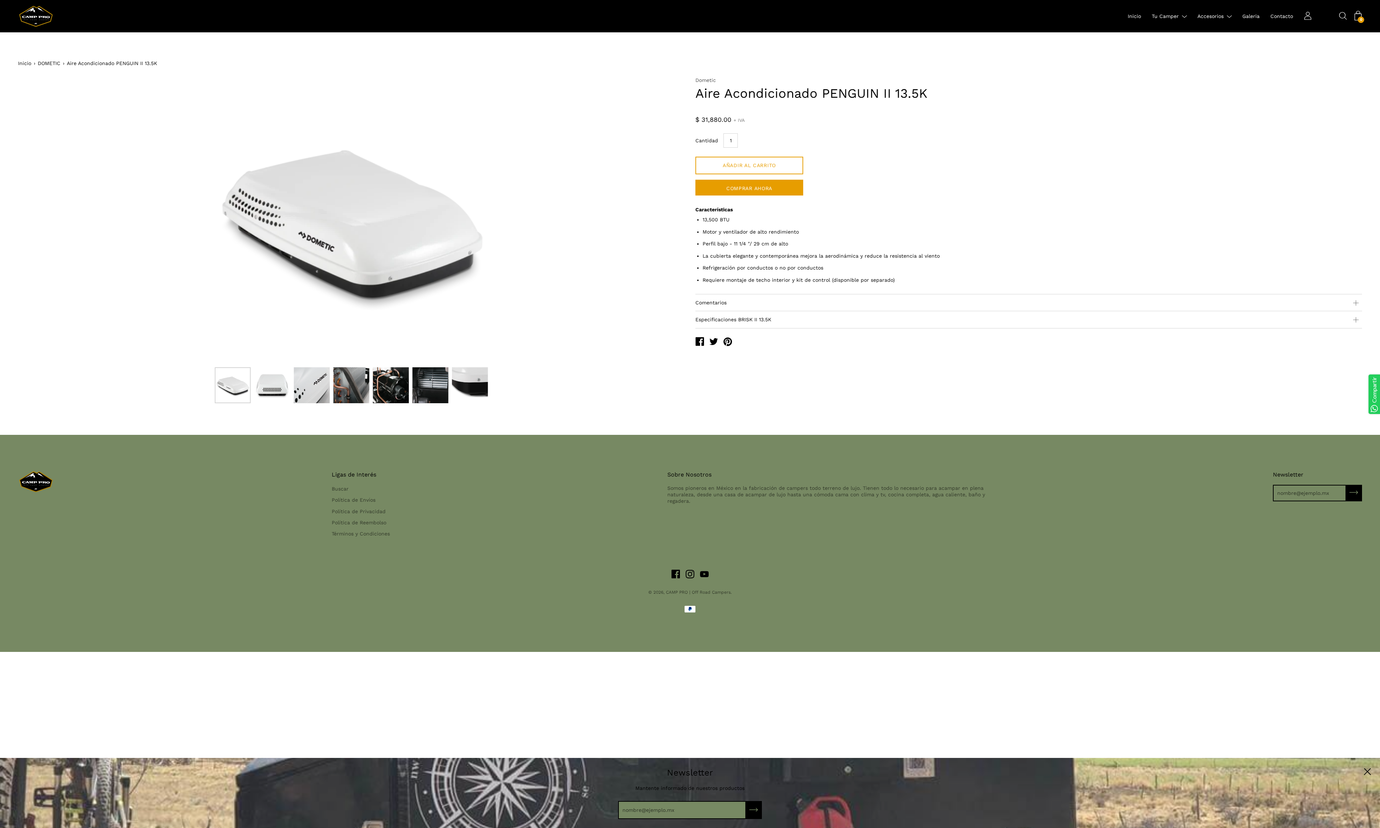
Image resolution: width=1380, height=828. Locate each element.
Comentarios (711, 302)
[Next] (666, 220)
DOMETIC (49, 63)
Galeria (1251, 16)
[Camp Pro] (699, 342)
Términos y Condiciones (361, 534)
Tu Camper (1165, 16)
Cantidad (706, 140)
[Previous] (36, 220)
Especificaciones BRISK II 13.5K (733, 319)
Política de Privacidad (359, 511)
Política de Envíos (354, 500)
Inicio (1134, 16)
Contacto (1281, 16)
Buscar (340, 489)
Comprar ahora (749, 188)
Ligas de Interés (354, 474)
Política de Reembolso (359, 522)
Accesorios (1210, 16)
